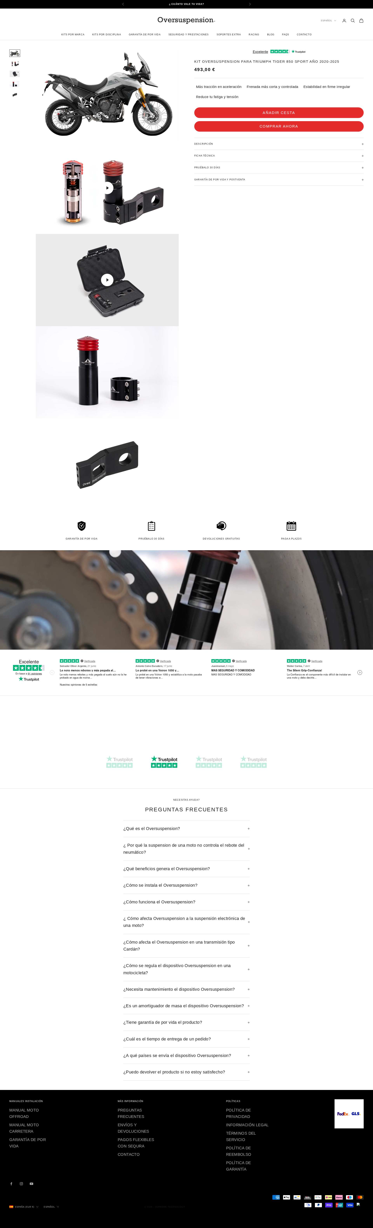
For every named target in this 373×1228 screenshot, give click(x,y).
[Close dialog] (236, 561)
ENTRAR (186, 651)
